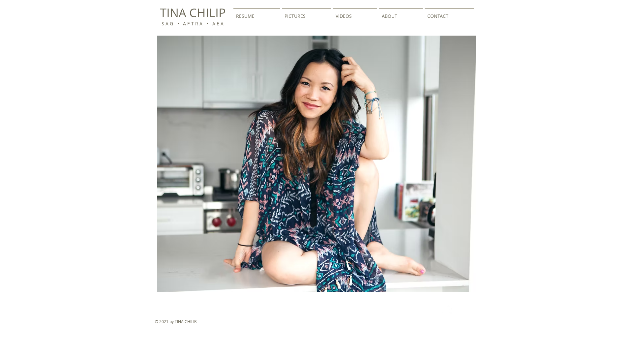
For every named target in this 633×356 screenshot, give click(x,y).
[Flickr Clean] (461, 309)
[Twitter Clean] (447, 309)
